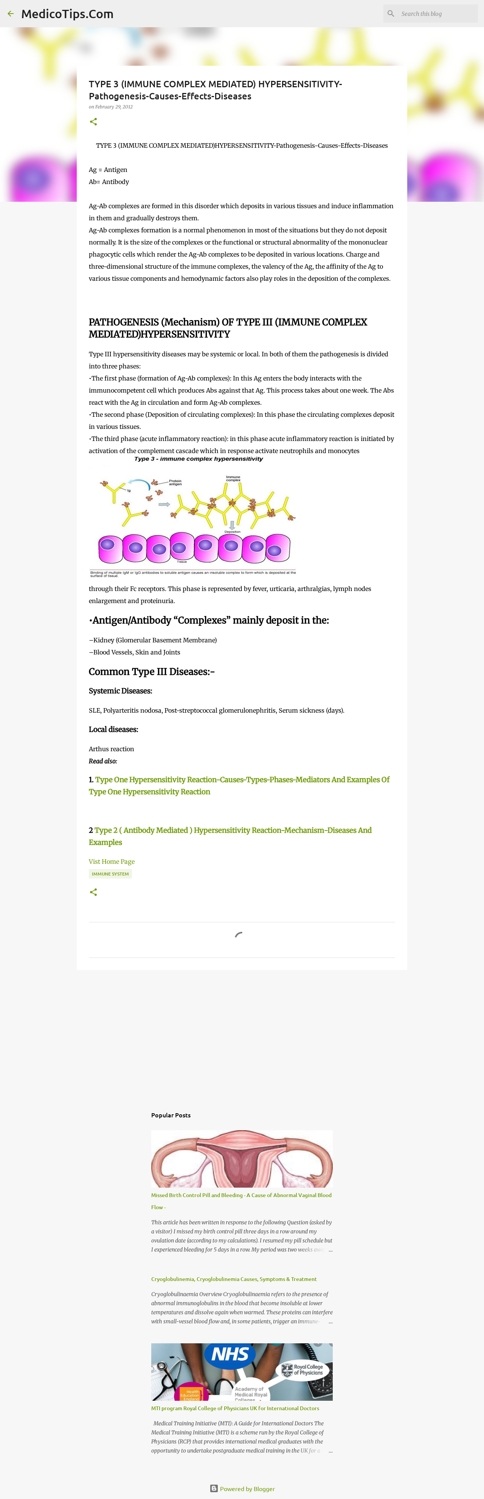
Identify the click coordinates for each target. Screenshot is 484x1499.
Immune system (110, 874)
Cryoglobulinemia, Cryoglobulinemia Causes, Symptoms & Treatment (234, 1278)
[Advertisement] (242, 1034)
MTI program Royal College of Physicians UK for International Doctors (235, 1408)
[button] (93, 122)
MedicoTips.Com (67, 13)
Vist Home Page (112, 861)
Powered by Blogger (247, 1488)
